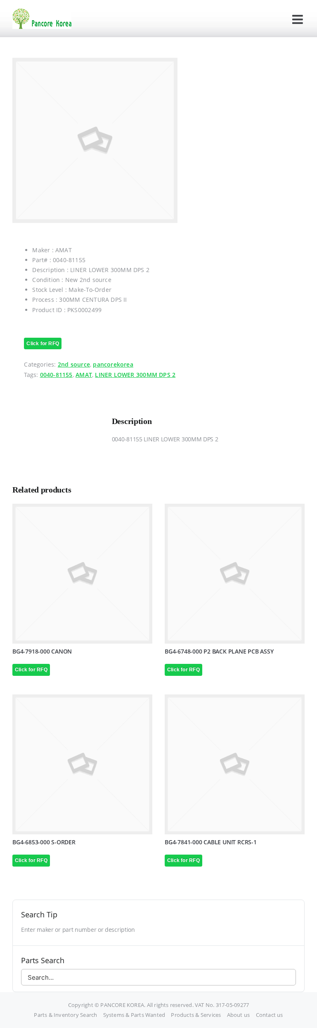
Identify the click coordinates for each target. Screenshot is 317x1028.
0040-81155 (56, 375)
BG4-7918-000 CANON (42, 651)
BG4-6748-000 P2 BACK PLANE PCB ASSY (219, 651)
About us (238, 1015)
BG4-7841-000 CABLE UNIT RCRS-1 (211, 842)
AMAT (84, 375)
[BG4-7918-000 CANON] (82, 574)
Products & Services (196, 1015)
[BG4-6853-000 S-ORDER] (82, 764)
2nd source (74, 364)
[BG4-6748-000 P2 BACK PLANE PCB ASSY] (235, 574)
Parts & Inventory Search (65, 1015)
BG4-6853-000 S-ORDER (44, 842)
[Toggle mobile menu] (298, 19)
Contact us (269, 1015)
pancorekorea (113, 364)
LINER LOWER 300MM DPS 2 (135, 375)
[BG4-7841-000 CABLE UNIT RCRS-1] (235, 764)
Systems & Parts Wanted (134, 1015)
